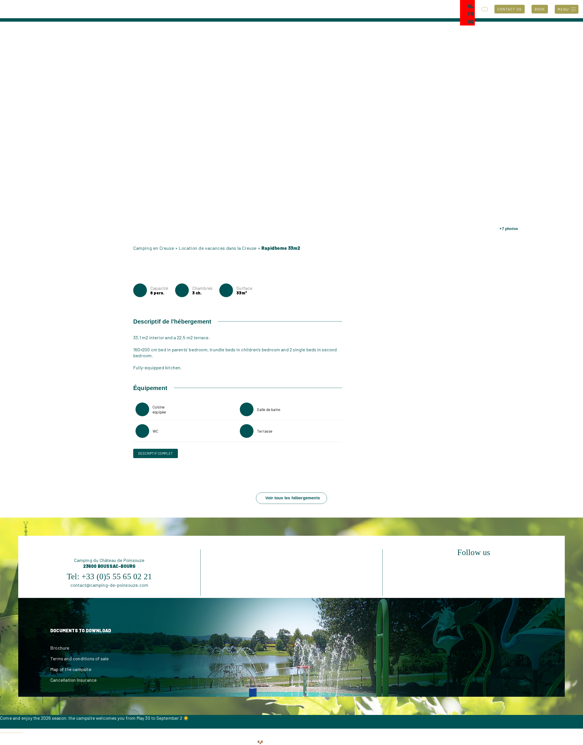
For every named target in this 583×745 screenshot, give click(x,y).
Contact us (509, 9)
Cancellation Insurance (73, 680)
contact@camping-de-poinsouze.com (109, 585)
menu (563, 9)
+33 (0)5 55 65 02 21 (117, 576)
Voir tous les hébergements (292, 498)
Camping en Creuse (153, 248)
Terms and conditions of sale (79, 658)
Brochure (59, 648)
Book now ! (11, 730)
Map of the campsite (70, 669)
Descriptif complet (155, 453)
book (539, 9)
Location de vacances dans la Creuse (218, 248)
